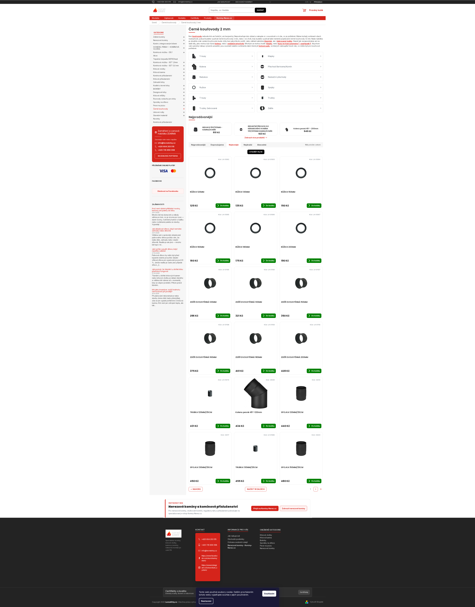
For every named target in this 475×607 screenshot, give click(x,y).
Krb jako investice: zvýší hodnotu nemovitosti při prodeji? (166, 291)
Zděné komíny (159, 37)
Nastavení (206, 601)
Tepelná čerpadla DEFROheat (165, 59)
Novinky (156, 119)
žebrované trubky (284, 41)
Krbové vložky (159, 69)
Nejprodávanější (198, 145)
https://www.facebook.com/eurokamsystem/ (209, 558)
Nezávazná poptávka (168, 156)
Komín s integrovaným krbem (165, 44)
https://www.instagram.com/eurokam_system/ (209, 567)
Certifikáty (304, 592)
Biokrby (263, 540)
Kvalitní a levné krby (161, 85)
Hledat (260, 10)
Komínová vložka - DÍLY (162, 52)
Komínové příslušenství (162, 76)
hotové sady (264, 46)
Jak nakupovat (223, 2)
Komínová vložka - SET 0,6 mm (166, 65)
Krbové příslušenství (161, 79)
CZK (307, 2)
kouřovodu (197, 36)
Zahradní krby (159, 82)
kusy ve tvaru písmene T (289, 44)
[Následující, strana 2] (315, 489)
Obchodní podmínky (244, 2)
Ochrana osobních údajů (238, 542)
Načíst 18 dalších (256, 489)
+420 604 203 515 (166, 146)
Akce (155, 56)
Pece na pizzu (159, 105)
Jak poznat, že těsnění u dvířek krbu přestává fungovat (167, 270)
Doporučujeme (217, 145)
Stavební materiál (160, 115)
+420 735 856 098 (166, 150)
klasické (268, 41)
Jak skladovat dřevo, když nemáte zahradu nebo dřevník (166, 230)
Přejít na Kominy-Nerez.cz (264, 508)
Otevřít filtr (255, 152)
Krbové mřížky (159, 95)
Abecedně (261, 145)
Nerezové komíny (160, 40)
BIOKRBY (157, 89)
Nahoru (197, 489)
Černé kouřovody (160, 109)
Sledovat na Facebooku (167, 191)
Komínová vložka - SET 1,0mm (165, 62)
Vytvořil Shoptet (316, 602)
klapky (269, 44)
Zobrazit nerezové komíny (293, 508)
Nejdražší (248, 145)
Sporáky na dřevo (160, 102)
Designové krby (159, 92)
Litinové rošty (158, 112)
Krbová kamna (159, 72)
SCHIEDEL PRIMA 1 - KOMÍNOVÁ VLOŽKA (166, 48)
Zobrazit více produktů (255, 138)
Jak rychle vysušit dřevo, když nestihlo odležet (164, 250)
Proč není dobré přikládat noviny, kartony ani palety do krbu (166, 210)
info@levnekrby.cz (166, 143)
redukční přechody (236, 44)
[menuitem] (156, 18)
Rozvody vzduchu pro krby (164, 99)
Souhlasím (269, 593)
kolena (218, 44)
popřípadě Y (306, 44)
